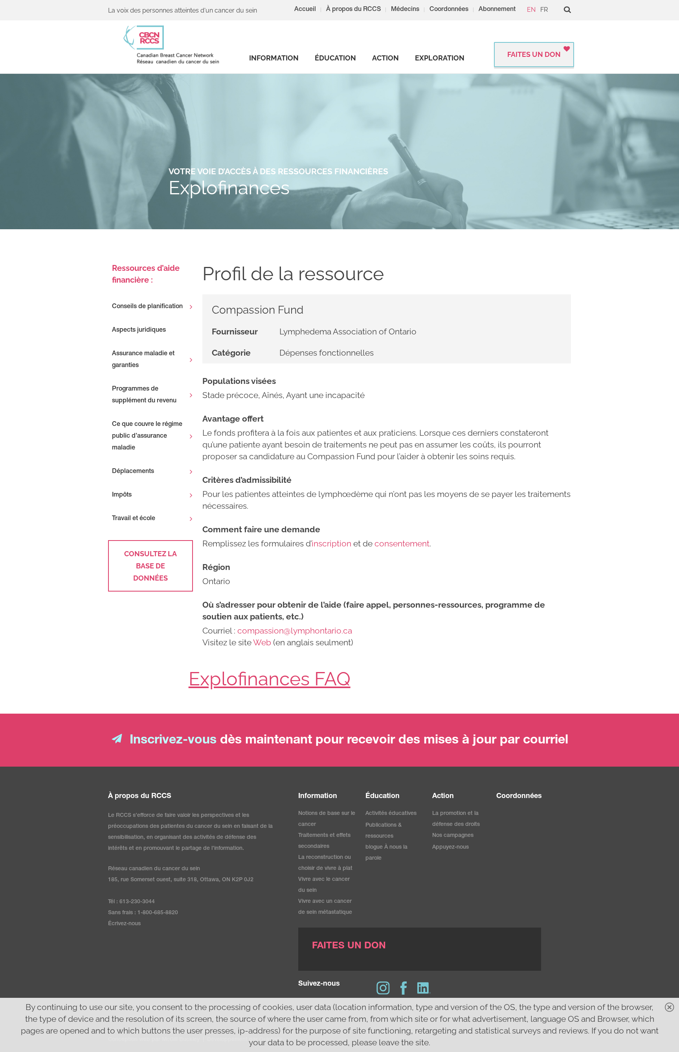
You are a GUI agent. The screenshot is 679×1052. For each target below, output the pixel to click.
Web (262, 642)
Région (216, 567)
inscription (331, 543)
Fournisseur (235, 331)
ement (417, 543)
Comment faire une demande (261, 529)
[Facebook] (403, 988)
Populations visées (239, 381)
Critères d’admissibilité (247, 480)
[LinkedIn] (424, 988)
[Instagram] (383, 988)
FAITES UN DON (534, 54)
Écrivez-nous (124, 924)
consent (389, 543)
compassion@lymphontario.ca (294, 631)
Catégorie (231, 353)
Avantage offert (233, 419)
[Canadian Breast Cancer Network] (171, 45)
